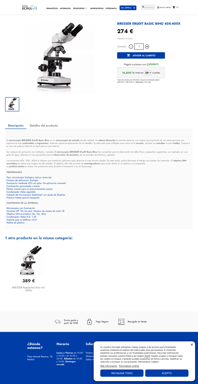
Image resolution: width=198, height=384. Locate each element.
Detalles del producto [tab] (44, 125)
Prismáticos (52, 8)
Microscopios (96, 8)
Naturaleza (65, 8)
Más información (108, 365)
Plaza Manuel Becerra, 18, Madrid (40, 358)
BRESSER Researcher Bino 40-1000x (28, 289)
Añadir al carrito (141, 55)
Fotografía (111, 8)
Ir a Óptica (126, 8)
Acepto (167, 373)
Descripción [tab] (15, 125)
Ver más (148, 82)
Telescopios (79, 8)
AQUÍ (147, 355)
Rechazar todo (121, 373)
